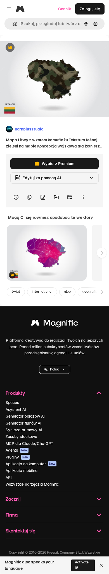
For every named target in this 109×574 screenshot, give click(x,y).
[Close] (101, 565)
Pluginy (17, 457)
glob (67, 291)
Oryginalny (38, 47)
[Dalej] (102, 253)
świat (15, 291)
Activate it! (82, 565)
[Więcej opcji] (83, 197)
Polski (54, 369)
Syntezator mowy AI (24, 429)
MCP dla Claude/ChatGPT (29, 443)
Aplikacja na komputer (30, 463)
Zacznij (13, 499)
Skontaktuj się (20, 531)
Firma (12, 515)
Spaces (12, 402)
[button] (54, 369)
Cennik (64, 8)
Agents (16, 450)
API (9, 477)
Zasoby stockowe (21, 436)
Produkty (15, 393)
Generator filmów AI (23, 423)
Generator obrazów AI (25, 416)
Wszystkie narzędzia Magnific (32, 484)
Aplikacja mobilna (21, 470)
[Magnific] (54, 324)
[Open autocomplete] (12, 24)
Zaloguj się (90, 8)
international (42, 291)
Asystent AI (16, 409)
